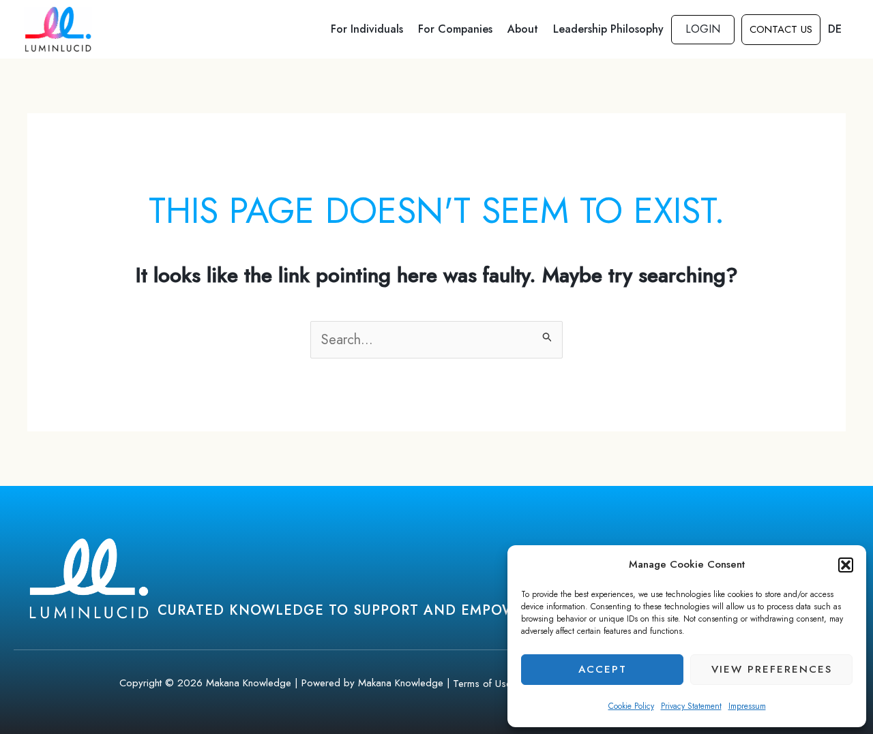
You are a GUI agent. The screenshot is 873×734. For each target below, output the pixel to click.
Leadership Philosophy (608, 29)
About (522, 29)
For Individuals (367, 29)
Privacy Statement (691, 706)
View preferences (771, 669)
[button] (846, 565)
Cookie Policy (631, 706)
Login (702, 29)
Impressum (747, 706)
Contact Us (781, 29)
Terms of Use (482, 683)
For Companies (455, 29)
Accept (602, 669)
